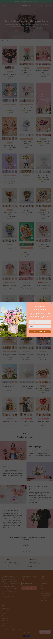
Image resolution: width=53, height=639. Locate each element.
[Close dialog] (51, 304)
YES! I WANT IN (39, 331)
